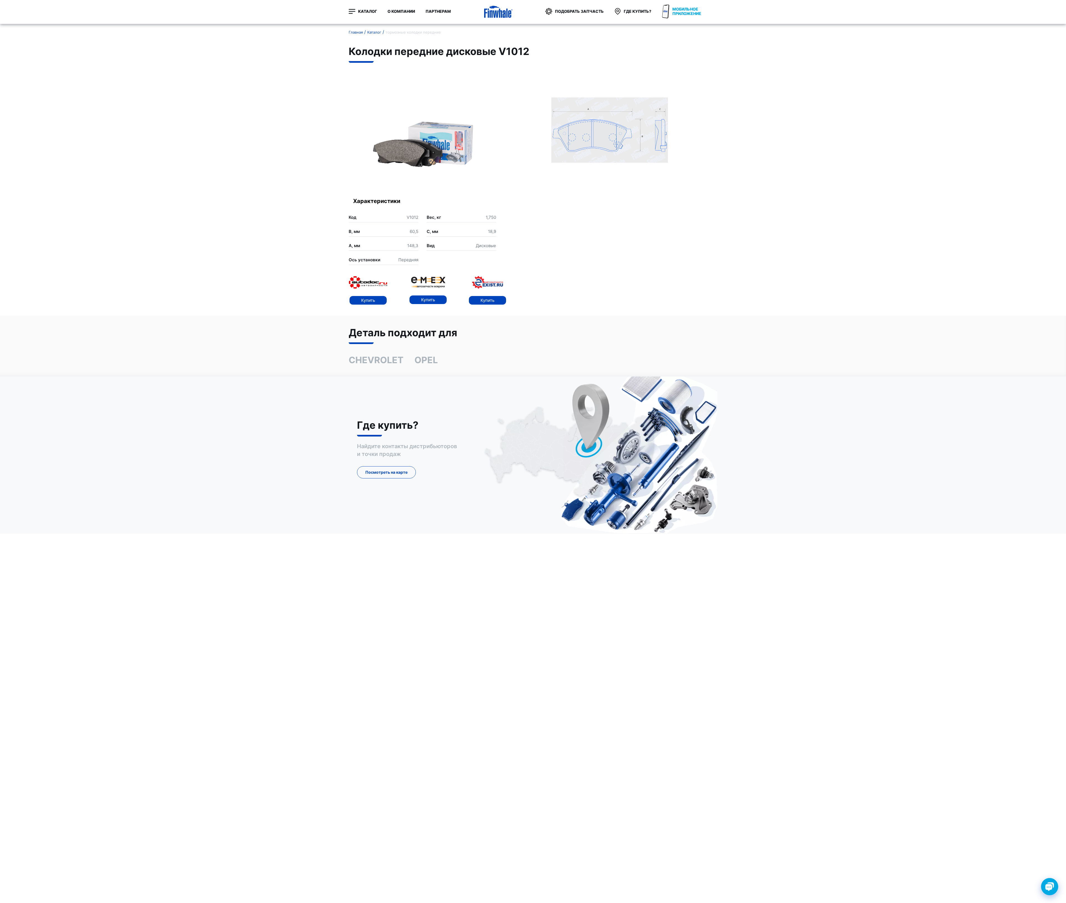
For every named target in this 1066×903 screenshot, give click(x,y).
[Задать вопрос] (1049, 886)
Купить (368, 300)
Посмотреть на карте (386, 472)
